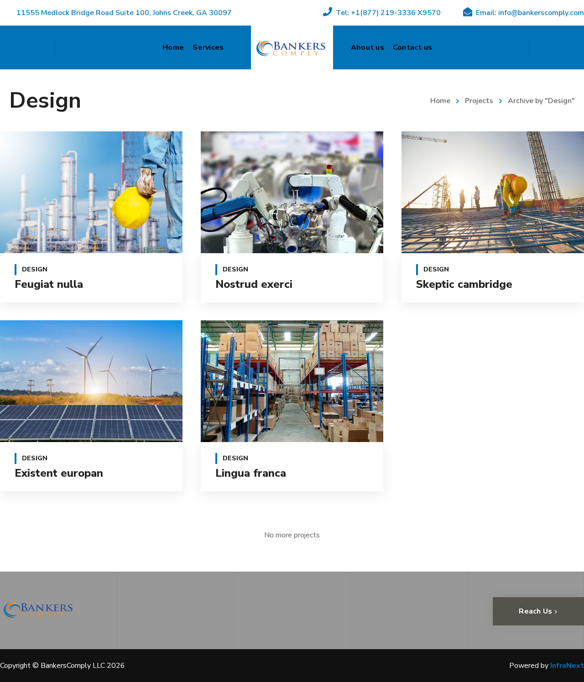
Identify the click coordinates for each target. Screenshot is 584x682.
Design (34, 269)
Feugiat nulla (49, 284)
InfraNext (566, 666)
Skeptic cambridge (464, 284)
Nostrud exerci (253, 284)
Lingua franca (250, 473)
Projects (479, 101)
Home (440, 101)
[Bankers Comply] (292, 47)
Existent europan (59, 473)
